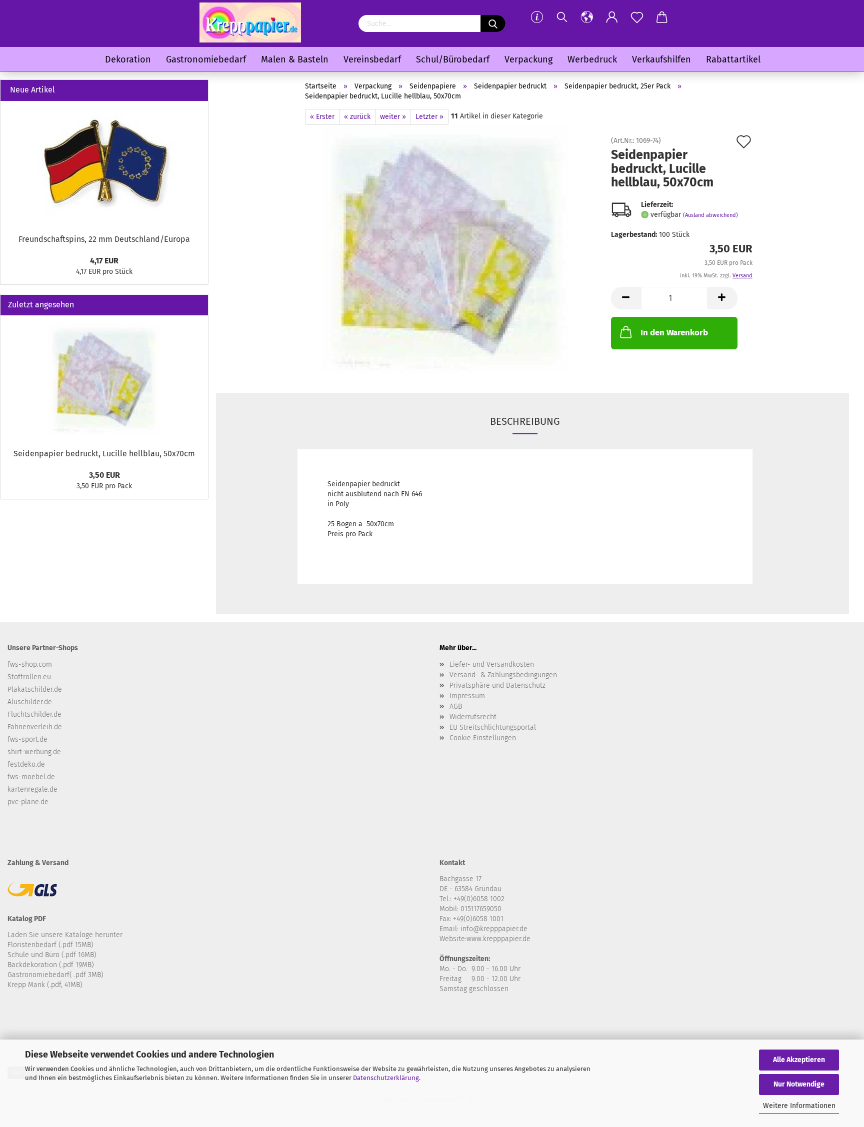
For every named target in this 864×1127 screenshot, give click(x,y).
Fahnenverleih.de (35, 727)
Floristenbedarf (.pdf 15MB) (51, 945)
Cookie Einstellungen (483, 738)
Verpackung (528, 59)
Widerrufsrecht (473, 717)
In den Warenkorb (674, 332)
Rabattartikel (733, 59)
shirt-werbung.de (34, 752)
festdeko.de (26, 764)
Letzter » (430, 116)
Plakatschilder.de (35, 689)
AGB (456, 706)
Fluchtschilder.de (35, 714)
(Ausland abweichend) (710, 215)
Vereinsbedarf (372, 59)
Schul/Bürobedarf (453, 59)
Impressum (467, 696)
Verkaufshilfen (661, 59)
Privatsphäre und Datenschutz (498, 685)
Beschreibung (525, 421)
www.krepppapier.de (498, 939)
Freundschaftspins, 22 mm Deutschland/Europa (104, 239)
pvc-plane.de (28, 802)
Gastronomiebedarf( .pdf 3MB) (56, 975)
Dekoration (128, 59)
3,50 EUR (104, 475)
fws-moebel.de (31, 777)
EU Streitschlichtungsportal (493, 727)
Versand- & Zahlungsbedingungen (503, 675)
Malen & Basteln (294, 59)
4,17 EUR (104, 260)
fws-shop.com (30, 664)
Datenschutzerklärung (386, 1078)
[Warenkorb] (662, 17)
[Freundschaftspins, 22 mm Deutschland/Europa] (104, 164)
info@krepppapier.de (494, 929)
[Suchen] (562, 17)
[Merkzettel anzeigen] (637, 17)
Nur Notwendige (799, 1084)
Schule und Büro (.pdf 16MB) (52, 955)
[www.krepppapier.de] (250, 22)
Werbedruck (592, 59)
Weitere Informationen (799, 1106)
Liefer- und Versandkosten (492, 664)
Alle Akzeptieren (799, 1060)
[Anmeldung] (612, 17)
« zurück (357, 116)
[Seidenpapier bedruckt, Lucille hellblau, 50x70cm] (447, 249)
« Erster (322, 116)
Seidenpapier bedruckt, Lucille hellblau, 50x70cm (104, 453)
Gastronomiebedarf (206, 59)
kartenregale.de (33, 789)
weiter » (393, 116)
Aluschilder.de (30, 702)
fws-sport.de (28, 739)
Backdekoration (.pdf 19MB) (51, 965)
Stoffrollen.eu (29, 677)
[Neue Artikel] (196, 90)
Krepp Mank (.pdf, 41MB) (45, 985)
